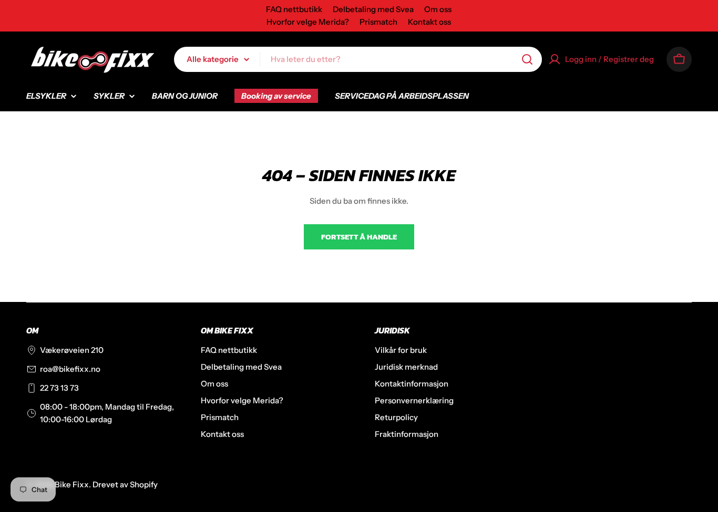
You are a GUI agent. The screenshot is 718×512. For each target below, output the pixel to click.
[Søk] (527, 59)
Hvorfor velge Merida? (307, 22)
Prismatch (378, 22)
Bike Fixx (72, 484)
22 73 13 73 (59, 388)
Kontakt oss (429, 22)
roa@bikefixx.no (70, 369)
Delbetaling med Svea (373, 9)
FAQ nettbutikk (294, 9)
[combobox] (358, 59)
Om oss (438, 9)
